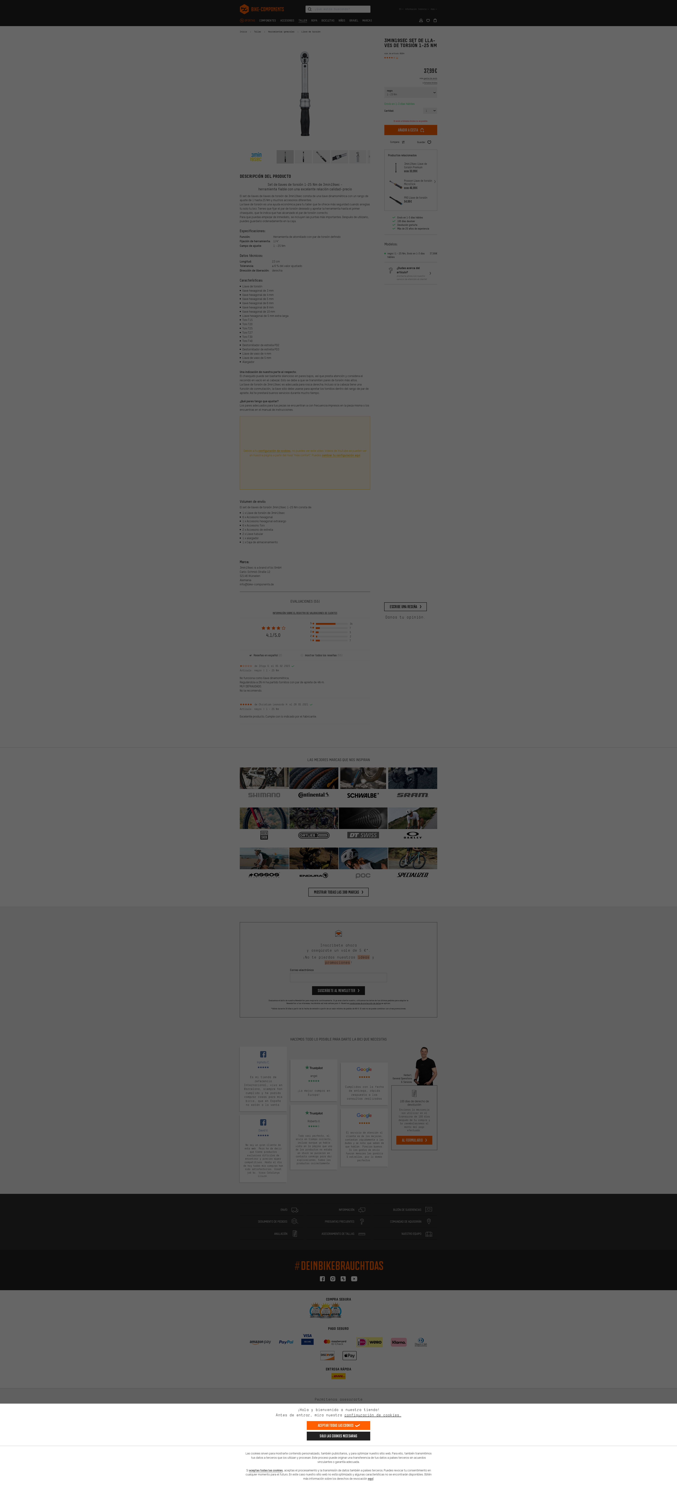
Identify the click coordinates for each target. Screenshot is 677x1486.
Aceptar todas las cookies (336, 1425)
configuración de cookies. (372, 1415)
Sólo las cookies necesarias (338, 1436)
